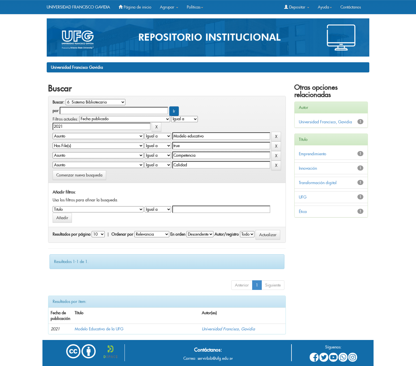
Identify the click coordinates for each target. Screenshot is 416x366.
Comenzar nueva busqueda (79, 175)
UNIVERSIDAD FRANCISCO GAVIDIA (78, 7)
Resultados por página (72, 234)
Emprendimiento (312, 153)
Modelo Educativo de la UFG (99, 328)
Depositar (297, 7)
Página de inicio (137, 7)
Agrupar (167, 7)
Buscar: (59, 102)
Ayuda (323, 7)
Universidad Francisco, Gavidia (228, 328)
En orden (177, 234)
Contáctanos (350, 7)
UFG (302, 197)
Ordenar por (122, 234)
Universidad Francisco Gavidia (77, 67)
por (56, 110)
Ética (303, 211)
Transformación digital (317, 182)
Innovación (308, 168)
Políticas (193, 7)
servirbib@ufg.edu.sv (215, 358)
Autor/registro (227, 234)
